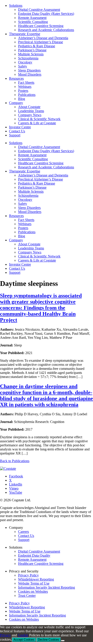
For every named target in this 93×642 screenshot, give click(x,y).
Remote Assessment (32, 155)
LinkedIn (15, 484)
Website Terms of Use (33, 583)
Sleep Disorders (29, 208)
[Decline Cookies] (63, 640)
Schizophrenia (28, 195)
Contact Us (17, 268)
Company (16, 240)
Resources (16, 216)
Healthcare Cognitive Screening (40, 163)
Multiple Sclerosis (31, 191)
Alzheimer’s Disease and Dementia (43, 175)
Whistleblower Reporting (36, 579)
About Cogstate (29, 244)
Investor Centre (20, 264)
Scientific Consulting (33, 159)
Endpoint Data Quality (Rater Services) (46, 151)
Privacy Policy (28, 575)
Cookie (23, 635)
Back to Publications (14, 461)
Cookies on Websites (33, 591)
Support (14, 272)
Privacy (5, 635)
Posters (23, 228)
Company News (29, 252)
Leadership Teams (31, 248)
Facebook (16, 476)
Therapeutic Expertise (24, 171)
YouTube (15, 492)
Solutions (15, 143)
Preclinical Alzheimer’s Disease (40, 179)
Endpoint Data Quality (34, 555)
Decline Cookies (48, 639)
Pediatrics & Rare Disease (36, 183)
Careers (23, 531)
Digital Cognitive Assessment (39, 147)
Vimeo (14, 488)
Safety (22, 204)
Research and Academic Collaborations (46, 167)
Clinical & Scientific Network (39, 256)
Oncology (25, 199)
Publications (26, 232)
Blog (21, 236)
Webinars (24, 224)
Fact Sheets (26, 220)
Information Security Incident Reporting (46, 587)
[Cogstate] (8, 468)
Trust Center (27, 595)
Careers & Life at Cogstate (37, 260)
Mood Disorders (29, 212)
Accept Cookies (24, 639)
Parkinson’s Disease (32, 187)
